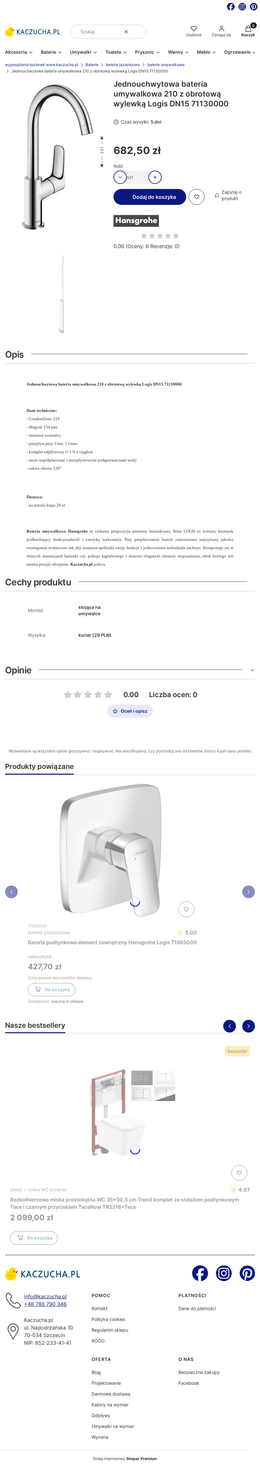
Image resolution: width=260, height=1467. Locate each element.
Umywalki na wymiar (113, 1426)
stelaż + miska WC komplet (38, 1189)
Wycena (100, 1437)
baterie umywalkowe (166, 64)
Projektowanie (106, 1383)
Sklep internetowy (125, 1458)
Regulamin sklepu (110, 1330)
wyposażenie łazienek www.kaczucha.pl (41, 64)
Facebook (189, 1383)
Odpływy (101, 1415)
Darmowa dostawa (111, 1393)
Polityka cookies (108, 1319)
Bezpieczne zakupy (199, 1372)
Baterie (92, 64)
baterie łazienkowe (123, 64)
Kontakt (99, 1308)
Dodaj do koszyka (154, 197)
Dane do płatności (197, 1308)
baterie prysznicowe (49, 932)
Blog (96, 1372)
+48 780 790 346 (45, 1304)
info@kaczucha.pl (45, 1296)
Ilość (118, 166)
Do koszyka (57, 989)
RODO (98, 1340)
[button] (139, 31)
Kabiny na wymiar (110, 1404)
